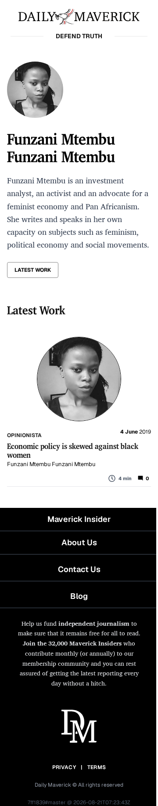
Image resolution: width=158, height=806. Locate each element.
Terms (96, 767)
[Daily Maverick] (79, 16)
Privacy (64, 767)
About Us (79, 542)
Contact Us (79, 569)
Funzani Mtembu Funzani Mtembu (51, 464)
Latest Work (32, 270)
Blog (79, 596)
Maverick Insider (79, 519)
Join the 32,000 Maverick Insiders (72, 643)
